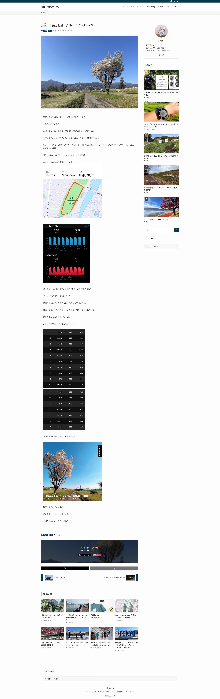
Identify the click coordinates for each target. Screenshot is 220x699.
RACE (87, 692)
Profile (132, 692)
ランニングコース (98, 692)
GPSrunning (110, 692)
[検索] (177, 1)
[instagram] (171, 1)
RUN (45, 30)
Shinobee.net (50, 6)
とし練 (57, 30)
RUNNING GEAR (122, 692)
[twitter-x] (168, 1)
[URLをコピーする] (114, 568)
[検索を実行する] (176, 230)
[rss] (174, 1)
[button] (65, 568)
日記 (50, 30)
